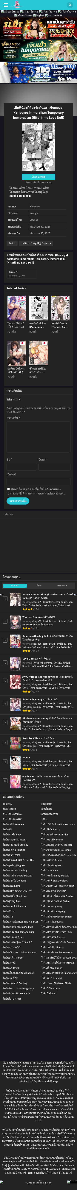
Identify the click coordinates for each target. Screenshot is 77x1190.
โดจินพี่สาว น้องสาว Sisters (55, 901)
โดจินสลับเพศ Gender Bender (56, 916)
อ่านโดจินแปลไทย (12, 819)
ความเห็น (13, 418)
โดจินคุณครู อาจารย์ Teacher (56, 844)
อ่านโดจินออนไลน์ (12, 814)
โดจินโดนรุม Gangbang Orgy (18, 988)
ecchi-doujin (60, 602)
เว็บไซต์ (11, 474)
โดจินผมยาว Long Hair (53, 891)
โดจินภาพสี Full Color (46, 605)
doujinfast (48, 602)
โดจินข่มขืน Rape (12, 834)
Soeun (26, 757)
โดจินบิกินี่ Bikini (11, 885)
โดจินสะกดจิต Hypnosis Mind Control (23, 921)
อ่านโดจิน (61, 644)
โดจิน (12, 243)
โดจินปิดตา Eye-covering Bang (57, 885)
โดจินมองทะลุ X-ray (51, 906)
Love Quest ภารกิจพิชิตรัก (36, 658)
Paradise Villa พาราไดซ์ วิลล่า (38, 738)
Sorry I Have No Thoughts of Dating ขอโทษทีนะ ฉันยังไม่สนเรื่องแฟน (47, 596)
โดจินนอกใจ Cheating (14, 880)
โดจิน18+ (65, 647)
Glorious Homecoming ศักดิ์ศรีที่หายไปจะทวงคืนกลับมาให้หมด (47, 720)
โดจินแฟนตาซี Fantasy (15, 983)
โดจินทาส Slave (49, 870)
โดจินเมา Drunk (11, 968)
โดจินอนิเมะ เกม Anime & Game (19, 952)
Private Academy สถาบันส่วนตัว (40, 699)
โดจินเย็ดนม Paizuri (51, 968)
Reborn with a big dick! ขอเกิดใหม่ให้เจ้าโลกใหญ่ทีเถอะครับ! (47, 638)
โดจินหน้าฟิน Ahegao (52, 947)
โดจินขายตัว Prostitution (55, 834)
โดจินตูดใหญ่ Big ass (14, 865)
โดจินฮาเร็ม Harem (63, 666)
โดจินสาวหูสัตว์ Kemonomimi (18, 932)
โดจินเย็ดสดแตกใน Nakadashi (19, 973)
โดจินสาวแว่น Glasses (53, 937)
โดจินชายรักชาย (12, 855)
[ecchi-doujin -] (17, 7)
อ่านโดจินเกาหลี (45, 647)
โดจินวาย (8, 916)
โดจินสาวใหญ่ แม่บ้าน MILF (17, 942)
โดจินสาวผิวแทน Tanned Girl (18, 927)
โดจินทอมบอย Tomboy (15, 870)
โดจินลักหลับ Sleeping (53, 911)
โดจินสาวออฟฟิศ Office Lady (56, 932)
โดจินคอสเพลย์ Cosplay (15, 844)
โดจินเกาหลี (64, 605)
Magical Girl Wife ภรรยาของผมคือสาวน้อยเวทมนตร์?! (45, 778)
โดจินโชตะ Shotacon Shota (56, 983)
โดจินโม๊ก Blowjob (51, 988)
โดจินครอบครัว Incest (14, 839)
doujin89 (36, 602)
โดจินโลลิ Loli (48, 993)
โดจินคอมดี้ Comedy (52, 839)
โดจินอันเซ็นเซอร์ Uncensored (57, 952)
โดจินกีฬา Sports (50, 829)
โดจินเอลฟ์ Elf (10, 978)
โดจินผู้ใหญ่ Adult (12, 901)
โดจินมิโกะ (9, 911)
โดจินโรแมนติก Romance (16, 993)
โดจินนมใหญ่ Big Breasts (36, 243)
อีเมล (42, 459)
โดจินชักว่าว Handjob (14, 849)
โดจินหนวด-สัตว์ (11, 947)
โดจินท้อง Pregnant (51, 865)
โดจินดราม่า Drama (42, 663)
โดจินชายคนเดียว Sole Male (56, 849)
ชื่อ (9, 459)
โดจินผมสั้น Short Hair (15, 896)
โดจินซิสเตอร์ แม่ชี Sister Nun (18, 860)
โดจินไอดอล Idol (12, 998)
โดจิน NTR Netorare (13, 824)
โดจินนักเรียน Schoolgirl (54, 880)
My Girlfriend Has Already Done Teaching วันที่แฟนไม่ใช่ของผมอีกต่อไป (47, 678)
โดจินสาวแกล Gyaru (13, 937)
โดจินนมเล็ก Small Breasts (17, 875)
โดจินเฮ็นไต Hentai (51, 978)
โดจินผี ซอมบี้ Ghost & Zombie (57, 896)
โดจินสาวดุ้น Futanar (52, 921)
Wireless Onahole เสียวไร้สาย (39, 617)
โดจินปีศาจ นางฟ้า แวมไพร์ (17, 891)
